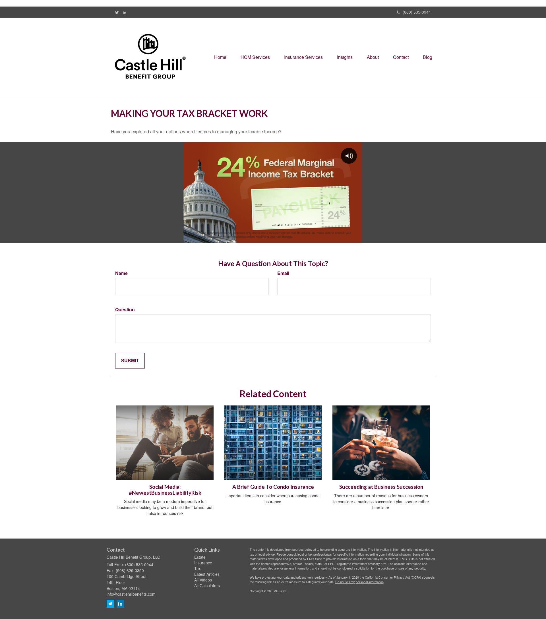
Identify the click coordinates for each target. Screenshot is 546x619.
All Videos (203, 580)
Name (121, 273)
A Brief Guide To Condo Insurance (273, 487)
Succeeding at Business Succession (381, 487)
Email (283, 273)
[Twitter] (117, 12)
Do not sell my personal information (359, 581)
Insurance (203, 563)
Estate (200, 557)
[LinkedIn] (124, 12)
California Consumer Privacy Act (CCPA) (393, 577)
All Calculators (207, 585)
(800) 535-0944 (417, 12)
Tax (197, 568)
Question (125, 310)
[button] (255, 57)
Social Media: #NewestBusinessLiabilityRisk (165, 490)
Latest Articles (207, 574)
